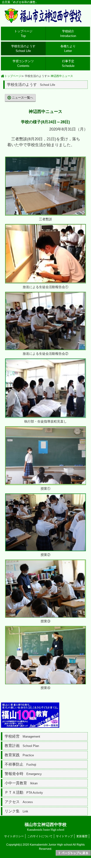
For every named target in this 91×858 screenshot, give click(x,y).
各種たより (68, 48)
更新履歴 (82, 836)
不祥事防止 (20, 764)
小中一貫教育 (21, 783)
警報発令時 (23, 774)
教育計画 (22, 746)
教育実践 (19, 755)
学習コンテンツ (23, 63)
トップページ (23, 33)
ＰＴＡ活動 (24, 792)
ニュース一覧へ (22, 97)
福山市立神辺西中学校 (45, 826)
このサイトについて (39, 836)
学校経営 (22, 736)
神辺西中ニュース (62, 76)
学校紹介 (68, 33)
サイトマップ (64, 836)
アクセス (19, 802)
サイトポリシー (14, 836)
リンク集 (16, 811)
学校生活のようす (23, 48)
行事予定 (68, 63)
